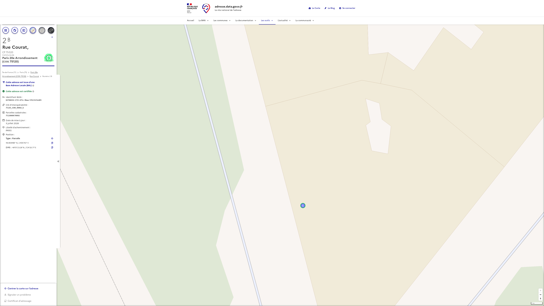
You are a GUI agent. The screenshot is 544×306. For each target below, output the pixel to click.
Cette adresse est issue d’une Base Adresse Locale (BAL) (20, 84)
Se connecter (348, 8)
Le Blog (331, 8)
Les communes (220, 20)
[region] (272, 161)
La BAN (202, 20)
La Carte (316, 8)
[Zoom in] (540, 290)
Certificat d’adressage (19, 301)
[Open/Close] (58, 161)
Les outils (265, 20)
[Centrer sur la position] (52, 138)
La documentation (244, 20)
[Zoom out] (540, 295)
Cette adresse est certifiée (19, 91)
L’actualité (283, 20)
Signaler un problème (19, 294)
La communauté (303, 20)
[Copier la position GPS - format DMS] (52, 147)
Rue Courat (34, 76)
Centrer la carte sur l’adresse (23, 288)
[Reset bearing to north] (540, 299)
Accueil (190, 20)
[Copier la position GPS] (52, 143)
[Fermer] (52, 37)
